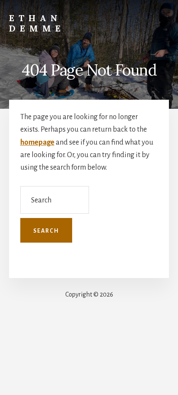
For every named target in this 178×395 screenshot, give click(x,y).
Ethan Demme (37, 23)
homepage (37, 142)
